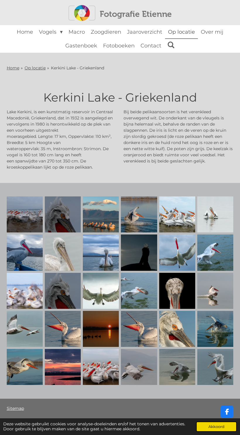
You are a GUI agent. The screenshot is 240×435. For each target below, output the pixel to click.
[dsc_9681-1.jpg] (215, 291)
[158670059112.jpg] (177, 253)
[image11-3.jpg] (101, 291)
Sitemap (15, 408)
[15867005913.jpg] (101, 214)
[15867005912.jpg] (63, 214)
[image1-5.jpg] (63, 291)
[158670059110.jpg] (139, 253)
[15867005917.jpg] (25, 253)
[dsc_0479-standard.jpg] (215, 329)
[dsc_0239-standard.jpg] (177, 329)
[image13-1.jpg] (139, 291)
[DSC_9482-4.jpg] (177, 291)
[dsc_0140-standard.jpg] (139, 329)
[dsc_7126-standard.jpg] (101, 367)
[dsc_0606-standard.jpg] (25, 367)
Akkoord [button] (216, 426)
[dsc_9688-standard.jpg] (139, 367)
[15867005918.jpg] (63, 253)
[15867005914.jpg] (139, 214)
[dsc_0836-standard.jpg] (63, 367)
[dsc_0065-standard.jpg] (101, 329)
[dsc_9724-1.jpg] (25, 329)
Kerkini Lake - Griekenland (77, 68)
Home (13, 68)
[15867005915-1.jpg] (177, 214)
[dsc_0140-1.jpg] (63, 329)
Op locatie (35, 68)
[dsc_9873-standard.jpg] (215, 367)
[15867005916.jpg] (215, 214)
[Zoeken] (170, 45)
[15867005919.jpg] (101, 253)
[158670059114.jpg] (215, 253)
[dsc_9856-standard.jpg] (177, 367)
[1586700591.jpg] (25, 291)
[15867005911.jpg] (25, 214)
